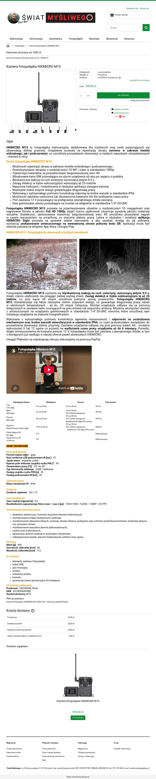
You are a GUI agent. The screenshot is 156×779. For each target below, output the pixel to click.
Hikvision (93, 109)
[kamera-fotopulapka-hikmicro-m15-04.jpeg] (35, 129)
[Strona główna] (52, 17)
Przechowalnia (12, 756)
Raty (44, 760)
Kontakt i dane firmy (122, 749)
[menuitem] (16, 38)
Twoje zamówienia (14, 749)
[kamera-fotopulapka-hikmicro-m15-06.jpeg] (50, 129)
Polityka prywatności (86, 752)
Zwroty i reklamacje (86, 756)
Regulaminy (83, 749)
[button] (120, 109)
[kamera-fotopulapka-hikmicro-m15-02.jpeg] (19, 129)
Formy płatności (49, 749)
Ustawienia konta (13, 752)
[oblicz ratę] (120, 117)
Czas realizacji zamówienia (53, 756)
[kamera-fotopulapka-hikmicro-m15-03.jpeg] (27, 129)
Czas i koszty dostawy (51, 752)
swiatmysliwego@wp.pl (139, 768)
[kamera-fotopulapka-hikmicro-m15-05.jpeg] (42, 129)
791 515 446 (117, 768)
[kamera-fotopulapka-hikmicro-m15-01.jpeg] (11, 129)
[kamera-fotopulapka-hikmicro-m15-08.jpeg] (65, 129)
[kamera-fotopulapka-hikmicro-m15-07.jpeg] (58, 129)
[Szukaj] (146, 27)
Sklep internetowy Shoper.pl (78, 777)
